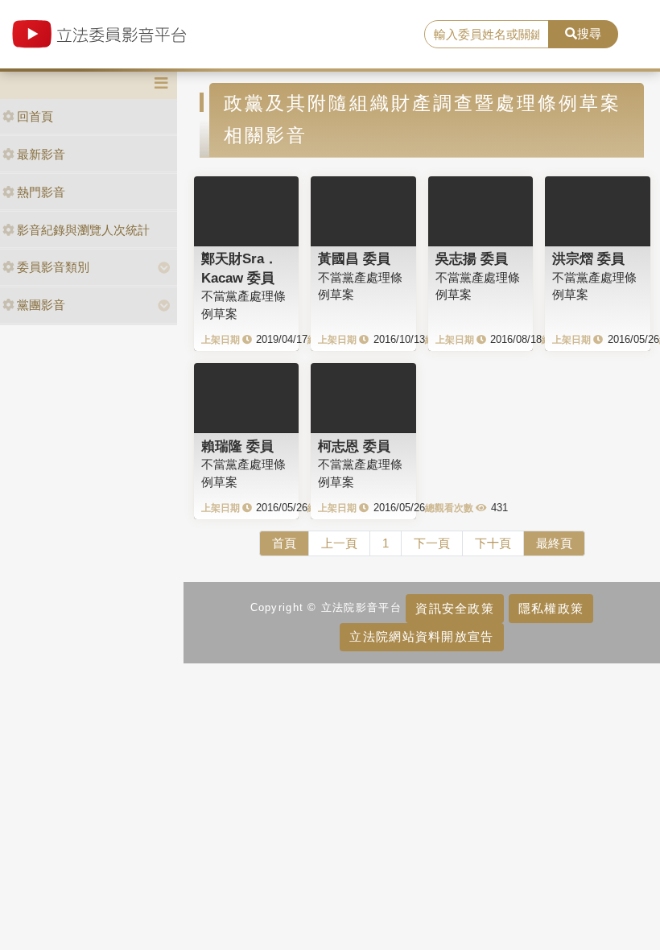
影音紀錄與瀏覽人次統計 (83, 230)
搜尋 (589, 33)
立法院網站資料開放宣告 (421, 636)
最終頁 (554, 543)
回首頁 (35, 116)
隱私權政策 (551, 608)
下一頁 (432, 543)
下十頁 (493, 543)
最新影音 (41, 154)
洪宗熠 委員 (588, 258)
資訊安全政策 (454, 608)
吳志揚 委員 (471, 258)
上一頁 (339, 543)
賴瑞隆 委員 (237, 446)
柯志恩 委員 (354, 446)
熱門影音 (41, 192)
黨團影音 (41, 305)
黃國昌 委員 (354, 258)
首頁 (284, 543)
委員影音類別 (53, 267)
